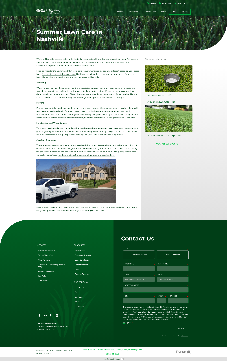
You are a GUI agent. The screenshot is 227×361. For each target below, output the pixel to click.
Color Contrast (122, 359)
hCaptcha (184, 336)
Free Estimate (180, 12)
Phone (161, 275)
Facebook (39, 315)
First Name (129, 264)
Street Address (132, 285)
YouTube (45, 315)
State (161, 296)
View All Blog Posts (167, 144)
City (126, 296)
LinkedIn (51, 315)
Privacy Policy (89, 349)
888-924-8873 (184, 3)
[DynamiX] (183, 352)
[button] (121, 12)
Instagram (57, 315)
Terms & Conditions (106, 349)
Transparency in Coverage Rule (129, 349)
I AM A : (127, 249)
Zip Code (173, 296)
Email (127, 275)
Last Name (163, 264)
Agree (129, 322)
